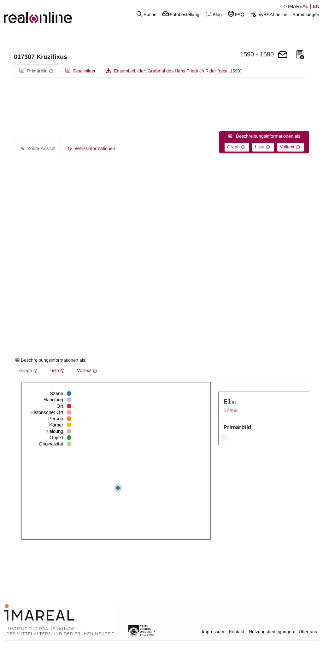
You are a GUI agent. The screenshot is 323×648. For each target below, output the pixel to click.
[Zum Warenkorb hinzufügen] (282, 55)
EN (316, 6)
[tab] (37, 71)
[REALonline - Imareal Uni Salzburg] (54, 14)
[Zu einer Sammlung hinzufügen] (300, 55)
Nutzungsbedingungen (271, 631)
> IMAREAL (296, 6)
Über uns (308, 631)
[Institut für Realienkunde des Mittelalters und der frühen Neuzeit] (59, 619)
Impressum (213, 631)
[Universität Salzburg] (143, 630)
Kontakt (236, 631)
